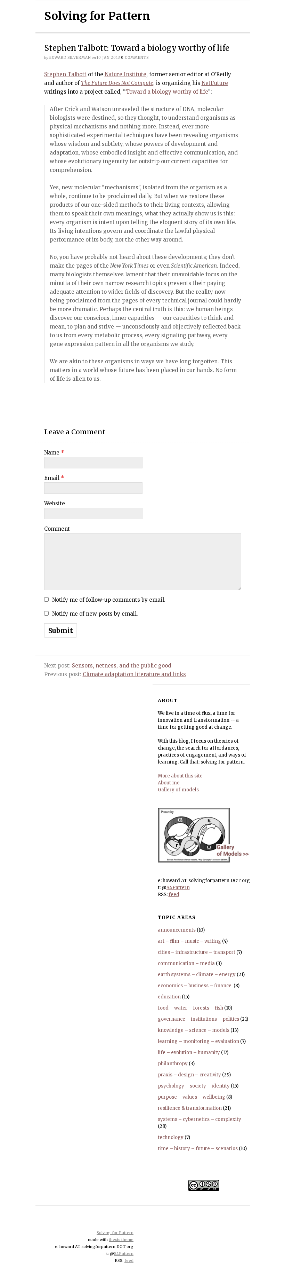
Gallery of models (178, 790)
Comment (57, 528)
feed (174, 895)
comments (135, 57)
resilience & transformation (190, 1108)
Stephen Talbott (65, 74)
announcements (177, 930)
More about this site (180, 776)
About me (169, 783)
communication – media (186, 963)
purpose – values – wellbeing (191, 1097)
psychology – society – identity (194, 1086)
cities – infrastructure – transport (196, 952)
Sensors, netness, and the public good (121, 665)
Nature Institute (125, 74)
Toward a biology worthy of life (167, 91)
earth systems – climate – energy (197, 975)
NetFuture (215, 83)
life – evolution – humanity (189, 1052)
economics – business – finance (195, 986)
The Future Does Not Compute (117, 83)
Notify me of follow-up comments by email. (108, 599)
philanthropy (173, 1064)
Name (54, 452)
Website (54, 503)
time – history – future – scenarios (198, 1149)
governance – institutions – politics (198, 1019)
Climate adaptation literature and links (134, 674)
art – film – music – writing (189, 941)
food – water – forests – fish (190, 1008)
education (169, 997)
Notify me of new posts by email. (95, 613)
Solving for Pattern (97, 16)
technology (171, 1137)
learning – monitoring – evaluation (198, 1041)
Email (54, 478)
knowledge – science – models (193, 1030)
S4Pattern (178, 888)
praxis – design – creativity (189, 1075)
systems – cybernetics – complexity (199, 1119)
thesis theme (121, 1239)
